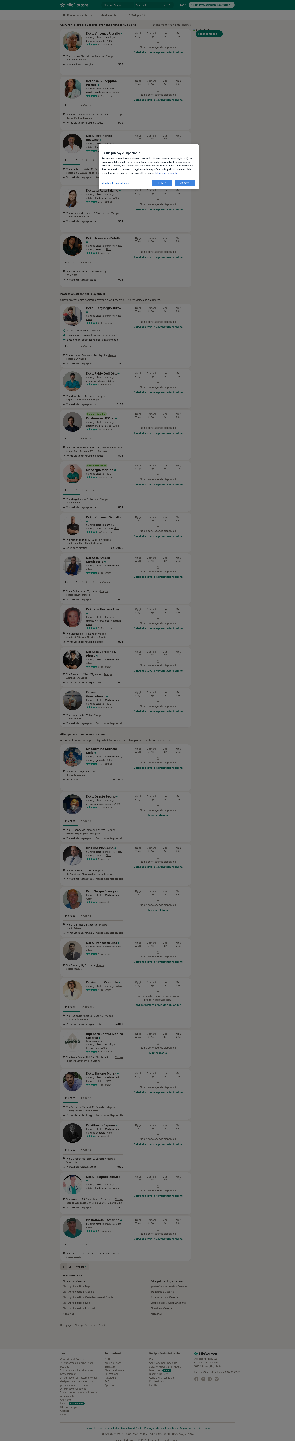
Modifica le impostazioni (116, 183)
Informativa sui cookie (166, 173)
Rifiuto (162, 182)
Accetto (185, 182)
